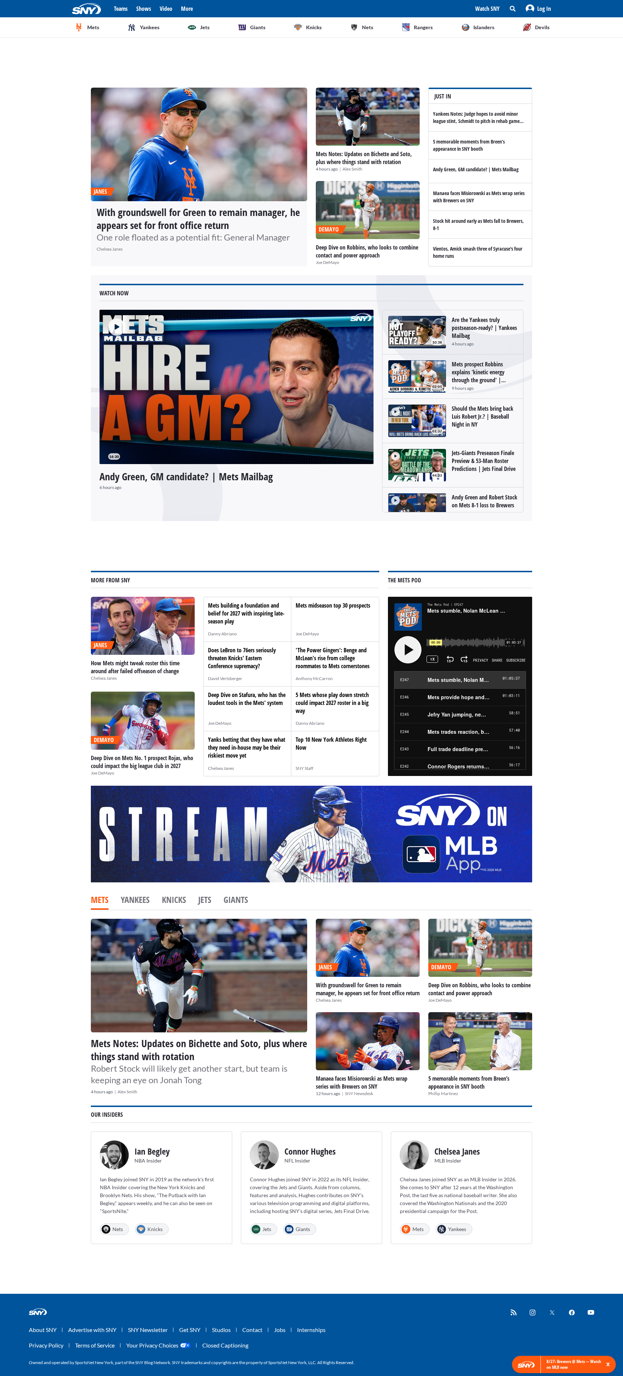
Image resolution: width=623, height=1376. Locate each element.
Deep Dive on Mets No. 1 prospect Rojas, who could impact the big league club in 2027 (142, 762)
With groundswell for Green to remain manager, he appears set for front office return (198, 218)
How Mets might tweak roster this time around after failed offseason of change (135, 667)
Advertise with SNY (92, 1329)
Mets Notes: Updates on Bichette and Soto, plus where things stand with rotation (364, 158)
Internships (311, 1329)
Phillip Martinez (443, 1093)
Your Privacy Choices (152, 1345)
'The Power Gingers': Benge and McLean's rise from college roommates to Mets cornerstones (333, 658)
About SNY (43, 1329)
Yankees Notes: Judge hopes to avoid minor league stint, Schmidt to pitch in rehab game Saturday (476, 121)
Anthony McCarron (314, 678)
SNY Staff (304, 768)
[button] (538, 8)
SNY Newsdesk (359, 1093)
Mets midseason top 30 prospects (333, 605)
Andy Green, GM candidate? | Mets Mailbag (475, 169)
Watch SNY (487, 9)
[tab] (100, 900)
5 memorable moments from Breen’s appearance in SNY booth (469, 145)
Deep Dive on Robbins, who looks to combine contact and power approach (367, 251)
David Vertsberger (225, 678)
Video (166, 9)
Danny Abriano (222, 633)
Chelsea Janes (110, 249)
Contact (252, 1329)
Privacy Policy (46, 1345)
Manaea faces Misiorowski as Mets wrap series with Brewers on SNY (361, 1082)
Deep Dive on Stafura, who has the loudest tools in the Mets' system (247, 699)
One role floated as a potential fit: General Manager (193, 237)
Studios (221, 1329)
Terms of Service (95, 1345)
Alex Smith (352, 169)
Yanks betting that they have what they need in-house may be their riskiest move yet (246, 747)
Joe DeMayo (327, 262)
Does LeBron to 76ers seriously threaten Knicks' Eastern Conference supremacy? (242, 658)
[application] (237, 387)
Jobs (280, 1329)
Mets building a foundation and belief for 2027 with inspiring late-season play (246, 613)
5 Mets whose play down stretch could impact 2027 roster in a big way (332, 703)
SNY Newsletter (148, 1329)
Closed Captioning (225, 1345)
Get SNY (189, 1329)
